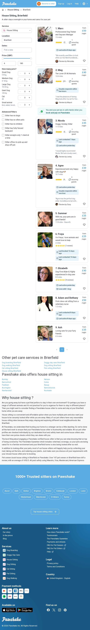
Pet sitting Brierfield (52, 368)
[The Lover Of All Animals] (62, 86)
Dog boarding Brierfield (11, 363)
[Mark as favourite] (84, 61)
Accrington (6, 388)
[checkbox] (3, 115)
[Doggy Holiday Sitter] (62, 138)
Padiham (5, 385)
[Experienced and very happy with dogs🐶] (62, 185)
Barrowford (6, 382)
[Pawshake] (9, 3)
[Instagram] (59, 610)
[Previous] (56, 349)
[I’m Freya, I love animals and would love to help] (62, 247)
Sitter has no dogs (12, 115)
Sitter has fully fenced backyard (14, 129)
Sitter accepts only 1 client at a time (17, 136)
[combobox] (17, 30)
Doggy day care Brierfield (54, 363)
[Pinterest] (65, 610)
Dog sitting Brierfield (52, 365)
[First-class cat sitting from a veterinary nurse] (62, 308)
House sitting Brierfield (11, 371)
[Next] (67, 349)
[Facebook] (48, 610)
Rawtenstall (6, 390)
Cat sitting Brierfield (10, 368)
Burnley (5, 379)
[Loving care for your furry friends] (62, 333)
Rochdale (48, 390)
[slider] (3, 58)
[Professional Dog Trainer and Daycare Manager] (62, 45)
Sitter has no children (13, 124)
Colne (46, 382)
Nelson (47, 379)
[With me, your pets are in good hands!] (62, 219)
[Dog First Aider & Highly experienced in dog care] (62, 278)
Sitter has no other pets (14, 120)
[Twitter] (54, 610)
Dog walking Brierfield (11, 365)
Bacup (46, 385)
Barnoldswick (49, 388)
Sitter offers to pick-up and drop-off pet (16, 143)
